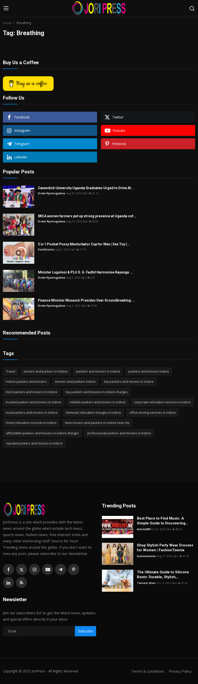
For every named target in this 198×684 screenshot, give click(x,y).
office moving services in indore (152, 412)
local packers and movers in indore (31, 412)
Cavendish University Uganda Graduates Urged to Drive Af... (86, 188)
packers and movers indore (148, 371)
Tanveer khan (146, 583)
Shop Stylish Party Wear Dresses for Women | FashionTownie (165, 547)
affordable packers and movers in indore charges (42, 433)
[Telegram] (60, 569)
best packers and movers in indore (31, 392)
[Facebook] (8, 569)
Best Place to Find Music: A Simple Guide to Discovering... (162, 520)
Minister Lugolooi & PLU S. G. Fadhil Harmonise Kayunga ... (85, 272)
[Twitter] (21, 569)
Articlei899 (143, 529)
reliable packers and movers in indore (98, 402)
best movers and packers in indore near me (97, 422)
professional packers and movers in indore (119, 433)
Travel (10, 371)
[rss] (21, 582)
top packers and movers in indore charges (97, 392)
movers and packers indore (75, 381)
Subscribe (85, 631)
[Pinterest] (73, 569)
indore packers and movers (26, 381)
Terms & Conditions (147, 671)
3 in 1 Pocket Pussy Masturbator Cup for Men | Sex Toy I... (84, 244)
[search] (192, 8)
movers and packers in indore (46, 371)
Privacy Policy (180, 671)
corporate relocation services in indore (162, 402)
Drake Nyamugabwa (51, 193)
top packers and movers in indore (129, 381)
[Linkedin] (8, 582)
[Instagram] (34, 569)
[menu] (6, 8)
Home (7, 23)
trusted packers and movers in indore (33, 402)
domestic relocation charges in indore (93, 412)
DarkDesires (46, 249)
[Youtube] (47, 569)
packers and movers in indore (98, 371)
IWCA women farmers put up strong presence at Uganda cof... (87, 216)
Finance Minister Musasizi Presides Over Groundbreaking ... (86, 300)
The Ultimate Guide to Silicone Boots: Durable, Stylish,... (163, 574)
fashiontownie (146, 556)
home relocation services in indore (31, 422)
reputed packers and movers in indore (34, 443)
